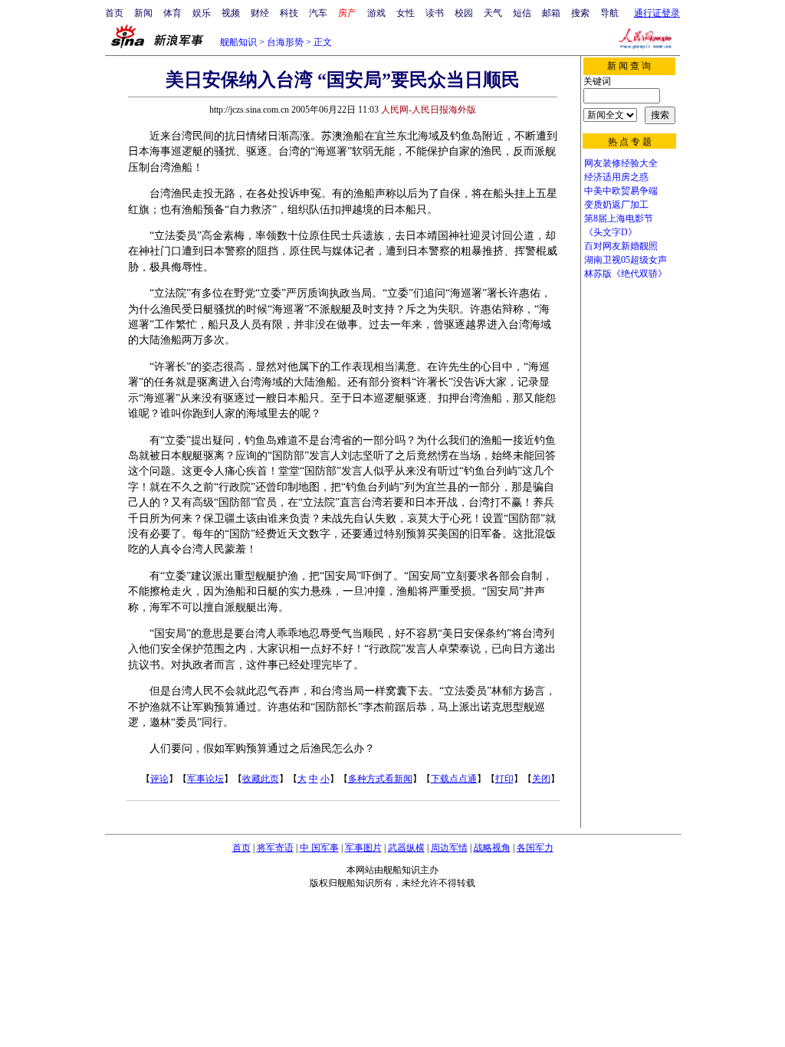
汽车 (318, 13)
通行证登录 (657, 13)
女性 (405, 13)
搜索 (580, 13)
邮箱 (551, 13)
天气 (493, 13)
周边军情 (449, 847)
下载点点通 (454, 778)
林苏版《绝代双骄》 (625, 273)
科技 (289, 13)
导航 (609, 13)
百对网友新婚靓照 (621, 246)
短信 (522, 13)
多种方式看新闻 (380, 778)
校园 (464, 13)
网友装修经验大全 (621, 163)
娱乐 (201, 13)
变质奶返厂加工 (616, 204)
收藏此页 (260, 778)
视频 (231, 13)
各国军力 (535, 847)
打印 (504, 778)
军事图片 (363, 847)
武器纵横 (406, 847)
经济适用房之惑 (616, 177)
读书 (434, 13)
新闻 (143, 13)
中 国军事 (319, 847)
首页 (114, 13)
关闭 (541, 778)
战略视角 (492, 847)
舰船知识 (238, 42)
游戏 (376, 13)
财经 (260, 13)
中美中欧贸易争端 (621, 190)
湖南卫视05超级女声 (625, 259)
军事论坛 (205, 778)
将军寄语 (275, 847)
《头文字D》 (610, 232)
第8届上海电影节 (618, 218)
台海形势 (285, 42)
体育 (172, 13)
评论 (159, 778)
